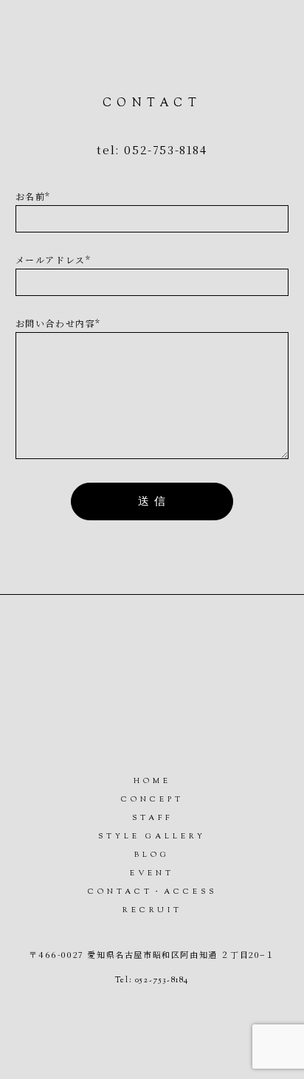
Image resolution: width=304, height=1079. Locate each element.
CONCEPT (152, 799)
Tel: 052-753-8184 (152, 980)
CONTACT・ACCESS (152, 891)
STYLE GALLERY (152, 836)
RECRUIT (152, 910)
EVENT (152, 873)
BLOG (152, 855)
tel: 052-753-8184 (152, 149)
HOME (152, 781)
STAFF (152, 818)
